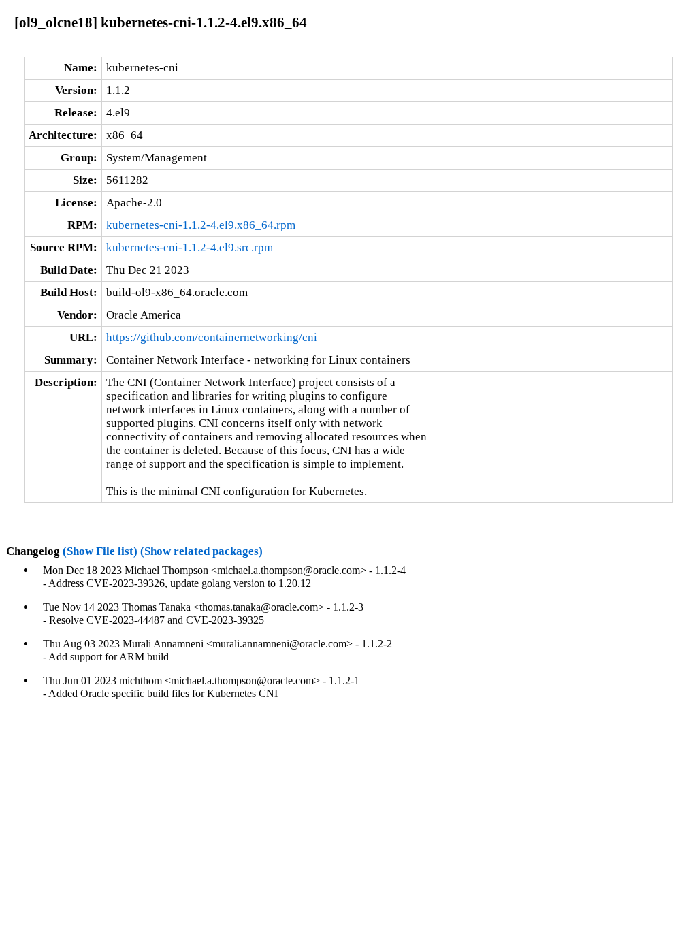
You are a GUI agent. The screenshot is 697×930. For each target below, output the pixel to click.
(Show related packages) (201, 551)
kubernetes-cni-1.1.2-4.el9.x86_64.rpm (200, 225)
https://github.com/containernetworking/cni (211, 337)
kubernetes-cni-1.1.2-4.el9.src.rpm (189, 247)
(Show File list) (100, 551)
